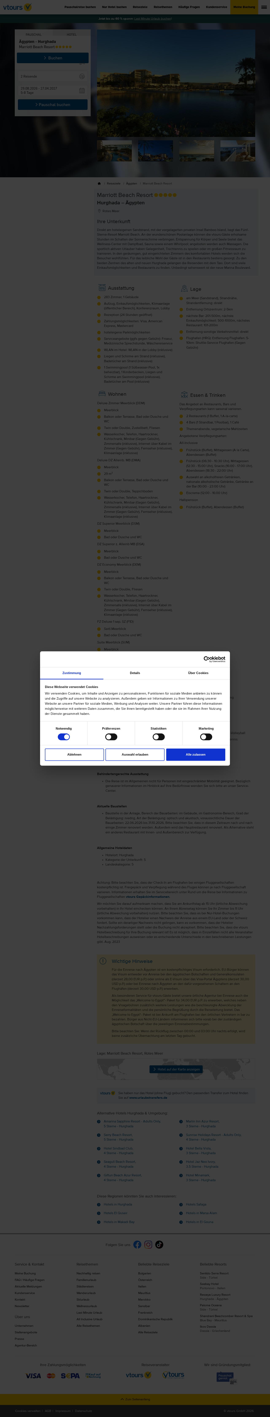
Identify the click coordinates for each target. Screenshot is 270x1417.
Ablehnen (74, 754)
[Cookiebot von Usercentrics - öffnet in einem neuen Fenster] (206, 659)
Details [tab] (135, 673)
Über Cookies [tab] (198, 673)
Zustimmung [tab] (71, 673)
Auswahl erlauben (135, 754)
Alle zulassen (195, 754)
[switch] (111, 737)
